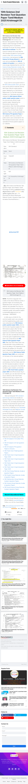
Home (2, 8)
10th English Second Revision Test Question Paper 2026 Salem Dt (13, 630)
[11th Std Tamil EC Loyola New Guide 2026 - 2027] (4, 693)
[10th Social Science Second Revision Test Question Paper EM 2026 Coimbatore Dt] (14, 552)
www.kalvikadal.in (18, 500)
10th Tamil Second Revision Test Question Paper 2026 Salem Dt (12, 607)
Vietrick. (14, 779)
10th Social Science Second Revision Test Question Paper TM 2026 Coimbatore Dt (12, 539)
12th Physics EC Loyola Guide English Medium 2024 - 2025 (16, 704)
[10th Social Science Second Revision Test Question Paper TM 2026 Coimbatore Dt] (14, 529)
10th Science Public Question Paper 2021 (12, 340)
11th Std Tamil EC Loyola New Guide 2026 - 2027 (18, 692)
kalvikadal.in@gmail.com (18, 30)
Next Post (23, 664)
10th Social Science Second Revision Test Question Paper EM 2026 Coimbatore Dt (12, 562)
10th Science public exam (12, 84)
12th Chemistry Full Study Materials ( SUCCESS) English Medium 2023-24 (18, 698)
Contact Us (13, 781)
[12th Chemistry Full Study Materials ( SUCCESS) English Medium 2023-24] (4, 698)
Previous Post (5, 664)
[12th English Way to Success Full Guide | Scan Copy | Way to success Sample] (14, 677)
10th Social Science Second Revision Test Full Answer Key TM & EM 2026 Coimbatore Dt (13, 584)
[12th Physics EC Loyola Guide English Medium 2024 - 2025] (4, 705)
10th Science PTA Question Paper (12, 114)
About (8, 781)
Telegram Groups (20, 409)
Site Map (20, 781)
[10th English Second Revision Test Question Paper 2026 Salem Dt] (14, 620)
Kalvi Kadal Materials (11, 2)
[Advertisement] (14, 217)
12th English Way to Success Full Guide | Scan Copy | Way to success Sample (13, 688)
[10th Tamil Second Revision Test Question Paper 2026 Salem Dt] (14, 597)
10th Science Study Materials (9, 507)
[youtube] (15, 769)
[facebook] (9, 769)
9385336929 (18, 32)
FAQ (24, 781)
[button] (2, 2)
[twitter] (12, 769)
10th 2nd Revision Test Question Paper (12, 8)
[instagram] (19, 769)
